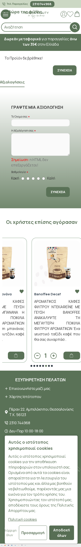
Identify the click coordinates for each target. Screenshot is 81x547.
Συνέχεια (64, 70)
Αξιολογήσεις (12, 82)
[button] (31, 366)
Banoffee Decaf (47, 294)
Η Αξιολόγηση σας (22, 131)
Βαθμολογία (18, 172)
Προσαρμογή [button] (33, 532)
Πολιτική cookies (22, 519)
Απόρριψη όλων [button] (9, 532)
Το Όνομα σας (19, 116)
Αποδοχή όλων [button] (61, 533)
